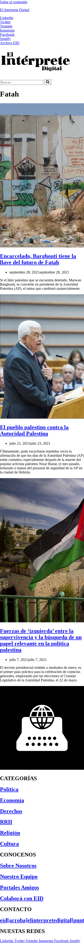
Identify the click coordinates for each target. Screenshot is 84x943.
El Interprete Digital (14, 10)
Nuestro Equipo (19, 876)
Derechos (11, 811)
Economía (12, 800)
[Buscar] (47, 82)
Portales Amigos (19, 887)
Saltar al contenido (13, 2)
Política (9, 789)
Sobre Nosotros (18, 866)
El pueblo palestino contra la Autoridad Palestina (34, 430)
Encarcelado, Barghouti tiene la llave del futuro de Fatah (38, 259)
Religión (10, 833)
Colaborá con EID (21, 898)
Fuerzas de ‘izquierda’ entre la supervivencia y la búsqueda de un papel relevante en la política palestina (41, 640)
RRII (6, 822)
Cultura (9, 844)
